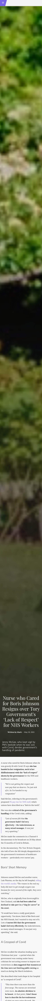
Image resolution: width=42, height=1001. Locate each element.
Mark (19, 732)
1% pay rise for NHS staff (19, 802)
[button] (3, 3)
